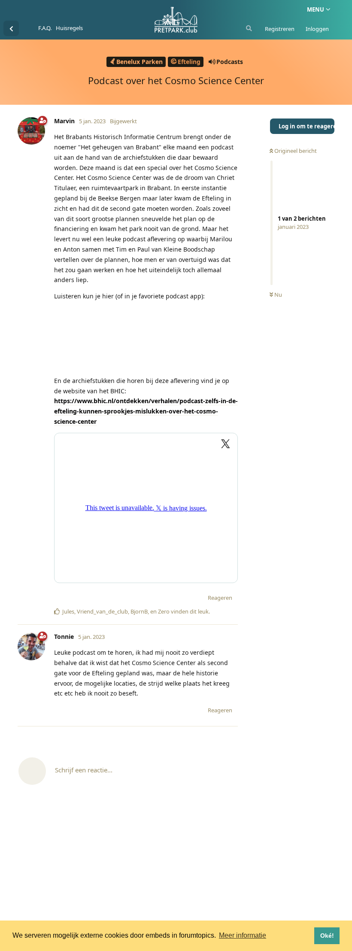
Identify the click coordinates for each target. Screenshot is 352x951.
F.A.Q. (45, 28)
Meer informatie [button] (242, 935)
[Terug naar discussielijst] (11, 28)
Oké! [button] (327, 935)
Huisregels (69, 28)
